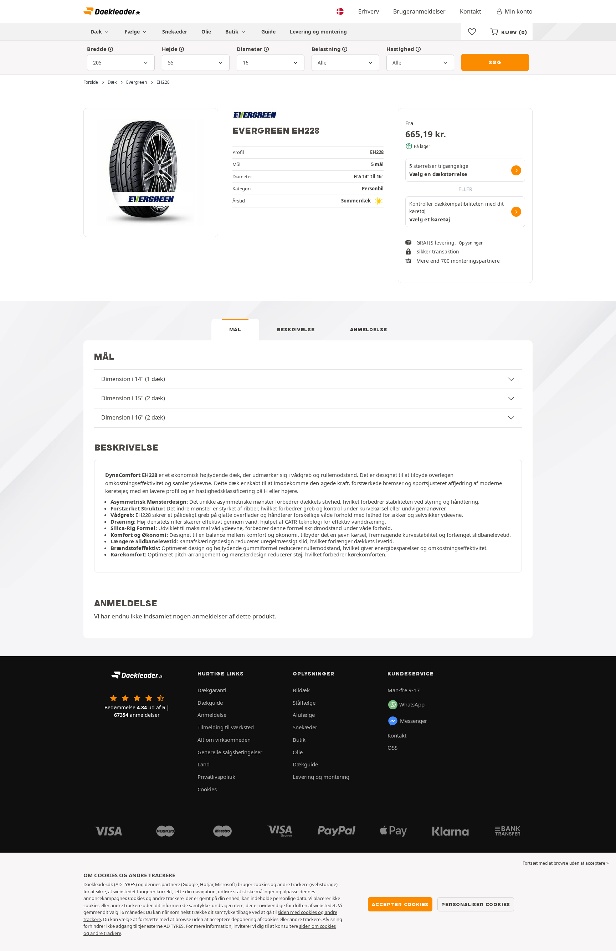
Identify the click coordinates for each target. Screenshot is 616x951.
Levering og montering (318, 31)
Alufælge (304, 714)
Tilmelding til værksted (225, 727)
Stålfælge (304, 702)
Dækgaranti (211, 690)
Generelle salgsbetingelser (229, 752)
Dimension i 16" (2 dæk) (133, 417)
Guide (268, 31)
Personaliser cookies (475, 904)
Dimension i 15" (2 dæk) (133, 398)
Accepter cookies (400, 904)
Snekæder (174, 31)
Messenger (413, 720)
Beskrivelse (296, 329)
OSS (392, 747)
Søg (495, 62)
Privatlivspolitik (216, 776)
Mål (235, 329)
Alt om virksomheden (224, 739)
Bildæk (301, 690)
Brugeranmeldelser (419, 11)
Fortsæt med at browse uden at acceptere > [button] (566, 863)
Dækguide (210, 702)
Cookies (207, 789)
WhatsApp (412, 704)
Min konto (519, 11)
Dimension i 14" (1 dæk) (133, 379)
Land (203, 764)
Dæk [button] (97, 31)
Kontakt (470, 11)
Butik (232, 31)
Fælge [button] (133, 31)
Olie (206, 31)
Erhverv (368, 11)
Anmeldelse (368, 329)
